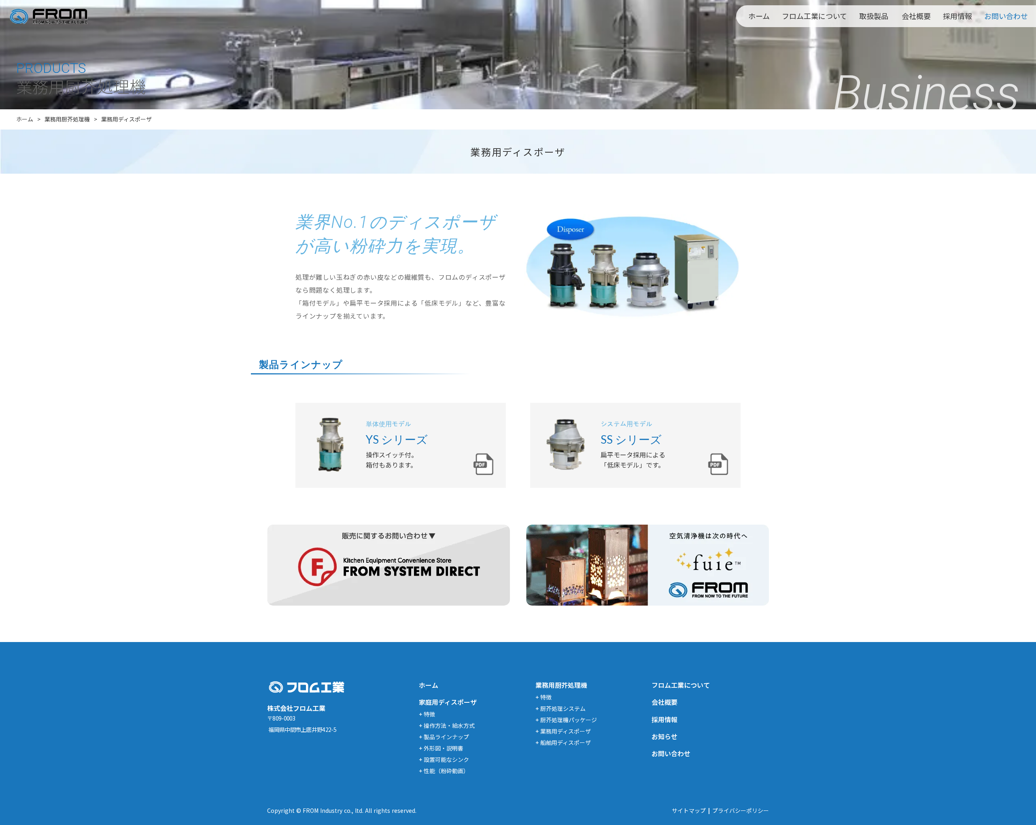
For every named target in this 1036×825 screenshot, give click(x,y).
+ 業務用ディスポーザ (563, 731)
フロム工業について (814, 16)
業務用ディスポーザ (126, 119)
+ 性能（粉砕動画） (444, 771)
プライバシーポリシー (740, 810)
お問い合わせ (1006, 16)
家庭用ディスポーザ (448, 702)
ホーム (759, 16)
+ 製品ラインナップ (444, 737)
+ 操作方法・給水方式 (447, 725)
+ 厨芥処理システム (560, 708)
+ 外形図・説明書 (441, 748)
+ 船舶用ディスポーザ (563, 742)
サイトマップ (689, 810)
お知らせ (664, 736)
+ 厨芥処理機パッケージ (566, 720)
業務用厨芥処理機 (67, 119)
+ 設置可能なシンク (444, 759)
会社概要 (916, 16)
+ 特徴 (427, 714)
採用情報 (957, 16)
